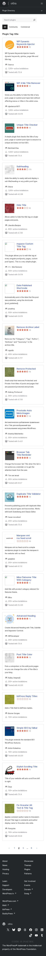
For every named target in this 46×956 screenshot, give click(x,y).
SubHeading (23, 166)
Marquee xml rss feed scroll (24, 536)
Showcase (28, 861)
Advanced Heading (26, 616)
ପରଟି (37, 848)
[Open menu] (42, 3)
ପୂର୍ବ (9, 848)
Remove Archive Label (28, 327)
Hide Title (21, 205)
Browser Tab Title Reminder (24, 453)
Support (5, 885)
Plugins (27, 869)
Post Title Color (24, 654)
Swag (27, 893)
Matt (5, 905)
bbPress (7, 909)
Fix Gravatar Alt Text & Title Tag (25, 806)
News (4, 865)
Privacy (5, 873)
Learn (4, 881)
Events (27, 885)
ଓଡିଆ (10, 924)
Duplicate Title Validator (29, 494)
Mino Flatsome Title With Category (26, 578)
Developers (7, 889)
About (5, 861)
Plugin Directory (8, 11)
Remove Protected (26, 369)
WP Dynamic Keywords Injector (26, 42)
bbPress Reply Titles (27, 696)
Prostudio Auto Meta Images (24, 411)
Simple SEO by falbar (27, 728)
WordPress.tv (9, 893)
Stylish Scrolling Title (27, 766)
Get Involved (30, 881)
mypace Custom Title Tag (25, 245)
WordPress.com (10, 901)
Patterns (28, 873)
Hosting (5, 869)
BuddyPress (8, 913)
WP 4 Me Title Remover (28, 83)
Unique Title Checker (27, 125)
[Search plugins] (34, 20)
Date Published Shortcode (24, 286)
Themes (27, 865)
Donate (28, 889)
